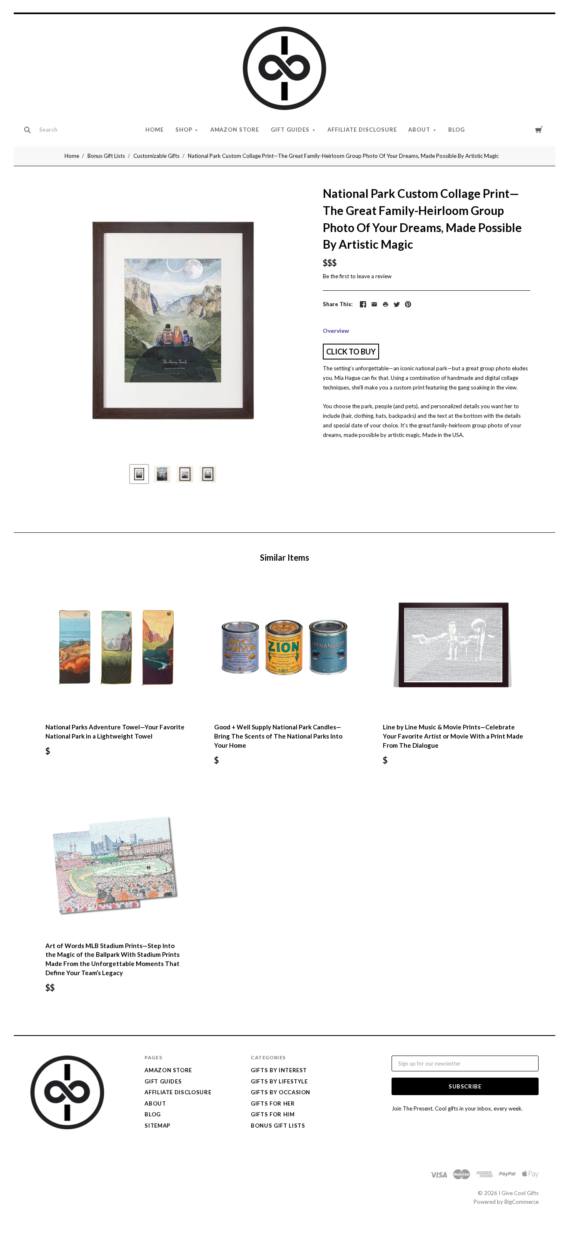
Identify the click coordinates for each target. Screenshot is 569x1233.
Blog (456, 129)
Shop (183, 129)
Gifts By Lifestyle (279, 1081)
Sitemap (157, 1125)
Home (154, 129)
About (419, 129)
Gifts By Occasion (280, 1092)
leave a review (374, 276)
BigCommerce (521, 1201)
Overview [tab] (336, 330)
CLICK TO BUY (351, 351)
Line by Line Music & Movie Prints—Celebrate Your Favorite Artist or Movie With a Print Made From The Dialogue (453, 736)
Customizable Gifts (156, 155)
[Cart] (539, 129)
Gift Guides (290, 129)
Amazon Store (235, 129)
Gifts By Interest (279, 1070)
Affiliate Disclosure (362, 129)
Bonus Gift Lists (106, 155)
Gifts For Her (272, 1103)
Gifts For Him (272, 1114)
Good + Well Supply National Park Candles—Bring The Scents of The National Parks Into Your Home (278, 736)
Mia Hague (347, 377)
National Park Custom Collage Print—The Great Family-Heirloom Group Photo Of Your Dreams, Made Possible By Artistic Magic (343, 155)
